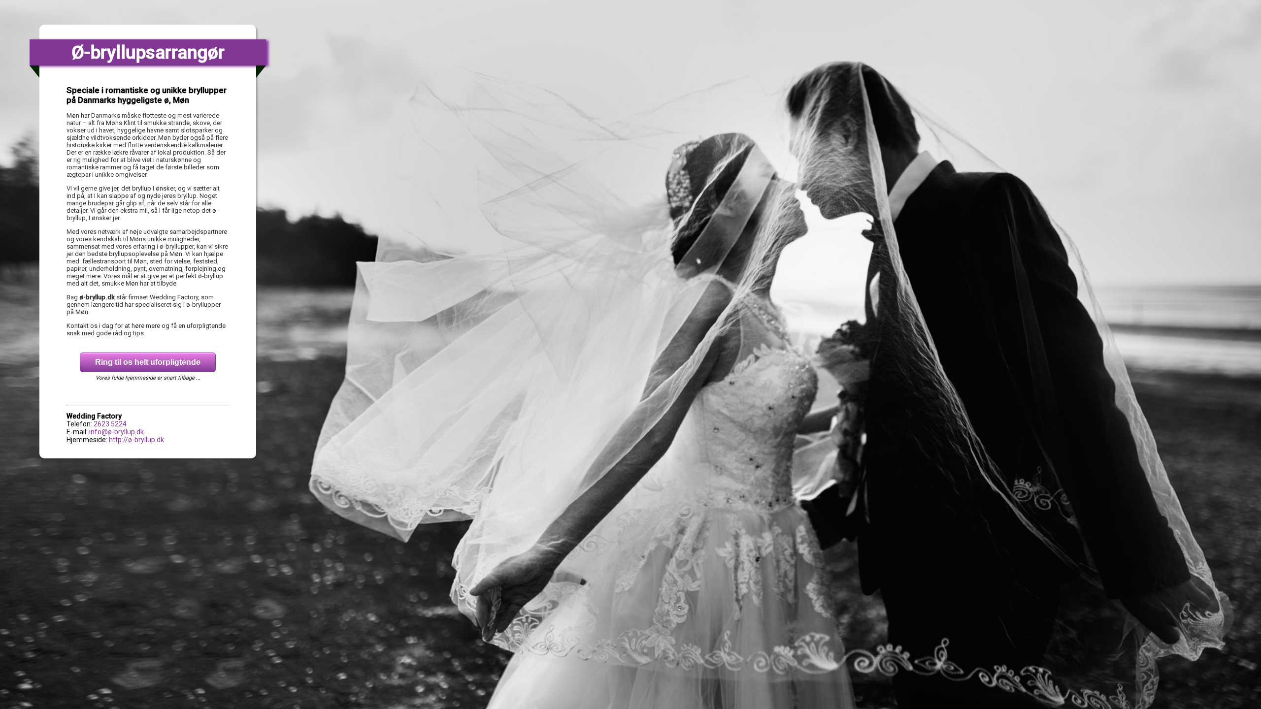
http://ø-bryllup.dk (136, 440)
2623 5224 (110, 424)
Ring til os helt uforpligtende (147, 362)
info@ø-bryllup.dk (116, 432)
